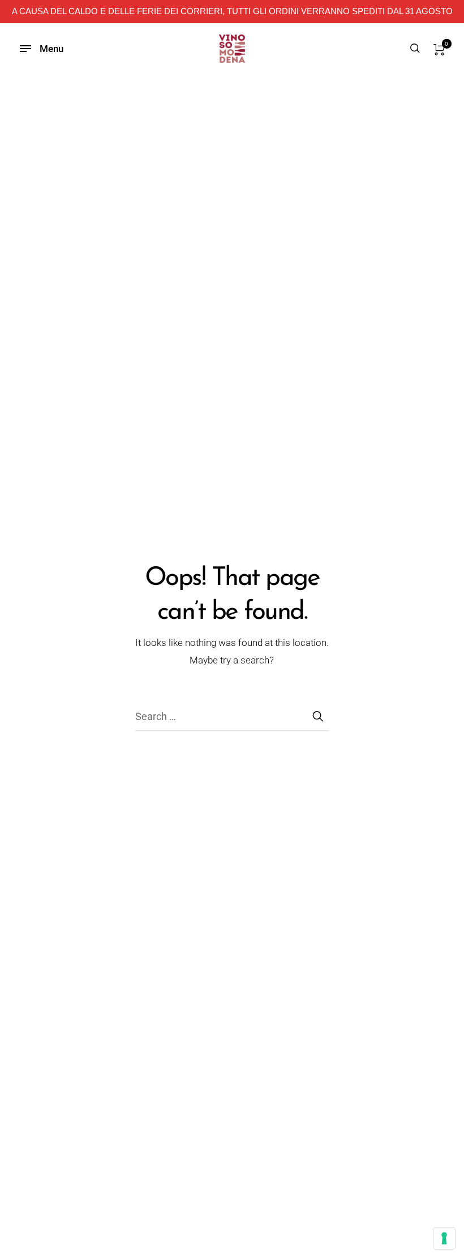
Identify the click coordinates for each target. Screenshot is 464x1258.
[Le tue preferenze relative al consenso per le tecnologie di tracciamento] (444, 1238)
